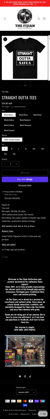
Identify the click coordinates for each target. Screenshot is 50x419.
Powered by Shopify (20, 410)
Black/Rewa (23, 114)
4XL (5, 154)
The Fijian (11, 410)
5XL (14, 154)
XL (26, 148)
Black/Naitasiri (25, 120)
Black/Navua (8, 114)
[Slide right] (30, 85)
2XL (34, 148)
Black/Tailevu (9, 120)
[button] (5, 18)
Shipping (12, 106)
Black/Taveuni (9, 130)
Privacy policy (43, 410)
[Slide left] (19, 85)
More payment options (25, 185)
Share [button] (6, 257)
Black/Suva (37, 114)
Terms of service (13, 414)
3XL (42, 148)
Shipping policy (25, 414)
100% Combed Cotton (12, 139)
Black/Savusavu (25, 125)
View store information (12, 198)
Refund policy (32, 410)
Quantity (4, 159)
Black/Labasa (9, 125)
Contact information (38, 414)
